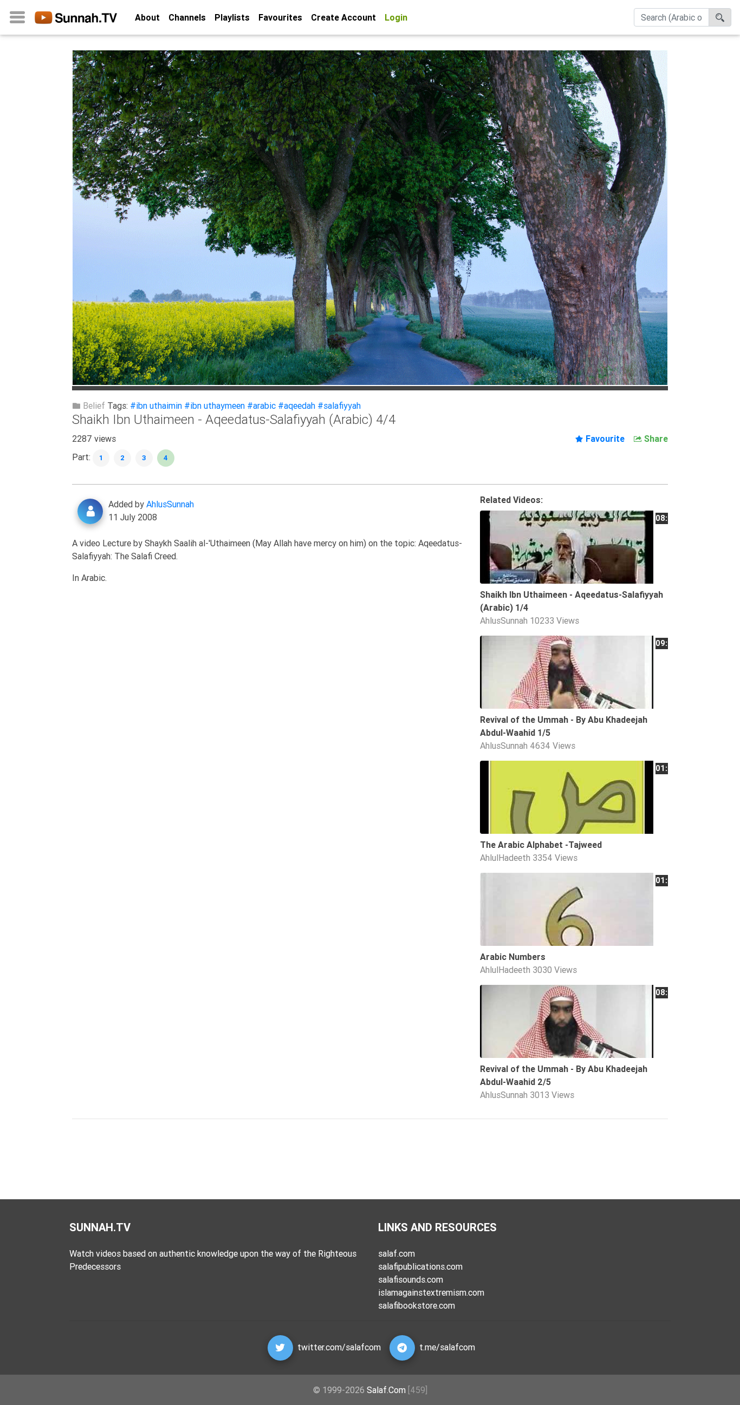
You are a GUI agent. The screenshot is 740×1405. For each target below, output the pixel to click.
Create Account (343, 17)
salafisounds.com (410, 1279)
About (147, 17)
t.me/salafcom (447, 1346)
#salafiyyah (339, 405)
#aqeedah (296, 405)
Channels (187, 17)
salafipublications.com (420, 1266)
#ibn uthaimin (156, 405)
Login (396, 17)
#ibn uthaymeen (214, 405)
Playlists (232, 17)
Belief (93, 405)
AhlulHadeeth (505, 857)
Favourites (280, 17)
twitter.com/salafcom (339, 1346)
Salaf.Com (386, 1389)
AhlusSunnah (170, 504)
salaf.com (396, 1253)
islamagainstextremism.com (431, 1292)
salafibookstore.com (416, 1305)
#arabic (261, 405)
